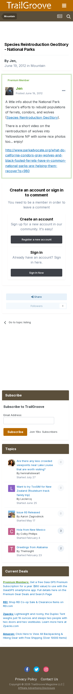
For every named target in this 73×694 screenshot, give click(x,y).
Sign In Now (36, 272)
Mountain (38, 66)
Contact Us (49, 679)
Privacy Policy (26, 679)
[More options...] (64, 90)
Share (37, 296)
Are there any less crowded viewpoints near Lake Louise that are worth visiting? (35, 465)
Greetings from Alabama (32, 547)
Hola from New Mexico (31, 529)
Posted (29, 93)
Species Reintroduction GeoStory (32, 117)
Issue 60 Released (28, 512)
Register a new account (37, 239)
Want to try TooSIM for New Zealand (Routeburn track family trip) (34, 491)
